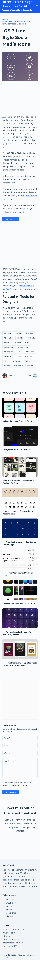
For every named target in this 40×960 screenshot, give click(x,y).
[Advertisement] (20, 98)
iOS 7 (19, 352)
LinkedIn (7, 356)
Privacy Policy (8, 932)
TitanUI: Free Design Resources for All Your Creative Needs (17, 6)
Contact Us (18, 929)
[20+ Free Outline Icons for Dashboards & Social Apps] (20, 528)
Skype (6, 361)
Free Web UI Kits (10, 903)
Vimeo (7, 366)
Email (6, 745)
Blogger (30, 333)
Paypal (18, 356)
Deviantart (8, 338)
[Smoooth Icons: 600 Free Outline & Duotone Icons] (20, 498)
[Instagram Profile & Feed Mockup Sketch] (20, 436)
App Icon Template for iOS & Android (18, 603)
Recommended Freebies (13, 942)
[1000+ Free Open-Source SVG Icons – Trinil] (20, 559)
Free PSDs (7, 906)
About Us (6, 929)
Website (7, 753)
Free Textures (9, 912)
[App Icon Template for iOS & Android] (20, 590)
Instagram (8, 352)
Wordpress (18, 366)
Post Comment (10, 792)
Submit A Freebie (10, 939)
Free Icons (7, 909)
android (7, 333)
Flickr (27, 343)
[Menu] (37, 6)
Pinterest (29, 356)
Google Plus (23, 347)
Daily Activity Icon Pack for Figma (17, 421)
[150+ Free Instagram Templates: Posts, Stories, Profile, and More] (20, 649)
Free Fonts (7, 916)
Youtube (30, 366)
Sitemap (6, 936)
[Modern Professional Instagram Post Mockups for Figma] (20, 467)
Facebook (16, 343)
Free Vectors (8, 899)
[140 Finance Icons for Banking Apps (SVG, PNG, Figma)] (20, 618)
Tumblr (16, 361)
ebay (6, 343)
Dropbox (32, 338)
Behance (18, 333)
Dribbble (20, 338)
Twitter (27, 361)
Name (7, 738)
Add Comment (10, 761)
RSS (15, 946)
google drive (9, 347)
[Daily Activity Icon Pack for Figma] (20, 408)
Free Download (10, 219)
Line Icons (30, 352)
